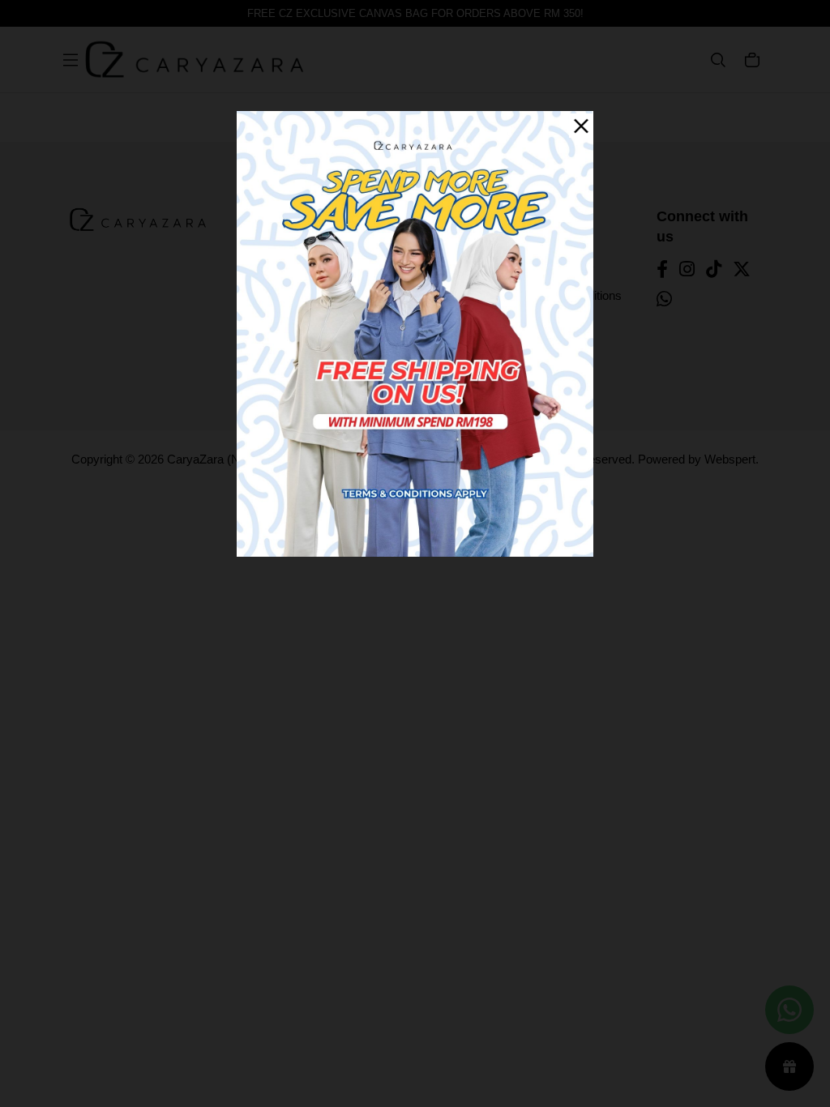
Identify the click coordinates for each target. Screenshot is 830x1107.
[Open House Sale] (415, 333)
